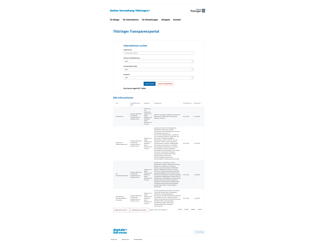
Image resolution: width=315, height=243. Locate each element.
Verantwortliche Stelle (130, 66)
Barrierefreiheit (138, 239)
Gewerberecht (119, 116)
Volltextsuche (128, 50)
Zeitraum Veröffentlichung (132, 58)
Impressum (114, 239)
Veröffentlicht (187, 103)
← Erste (179, 209)
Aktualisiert (197, 103)
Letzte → (200, 209)
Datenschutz (125, 239)
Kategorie (127, 74)
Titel (117, 103)
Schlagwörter (158, 103)
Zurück (186, 209)
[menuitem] (115, 19)
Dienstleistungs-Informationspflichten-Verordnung (121, 198)
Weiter (193, 209)
